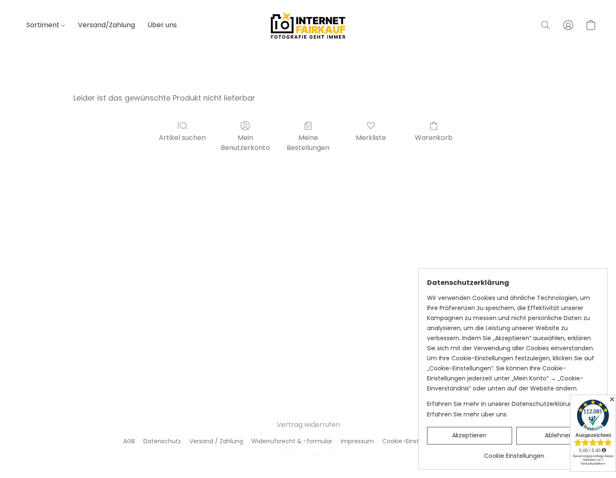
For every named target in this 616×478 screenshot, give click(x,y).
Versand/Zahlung (106, 25)
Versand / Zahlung (216, 441)
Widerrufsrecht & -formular (291, 441)
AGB (129, 441)
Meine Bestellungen (308, 142)
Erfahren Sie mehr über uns (467, 414)
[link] (514, 452)
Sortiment (43, 25)
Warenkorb (434, 137)
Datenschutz (162, 441)
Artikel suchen (182, 137)
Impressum (357, 441)
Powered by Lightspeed (308, 455)
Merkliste (371, 137)
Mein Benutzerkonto (245, 142)
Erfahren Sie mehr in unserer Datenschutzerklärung (502, 404)
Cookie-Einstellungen (413, 441)
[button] (308, 25)
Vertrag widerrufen (308, 424)
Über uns (162, 25)
